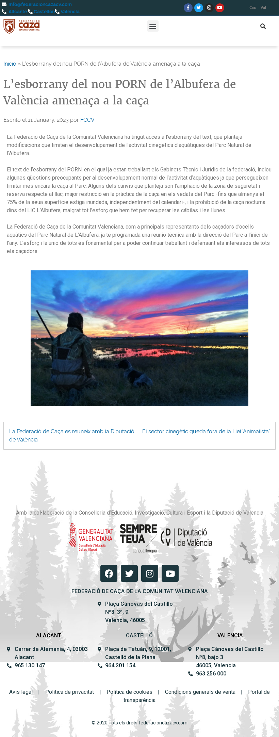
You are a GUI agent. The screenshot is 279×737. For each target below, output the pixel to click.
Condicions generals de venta (200, 692)
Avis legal (21, 692)
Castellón (44, 11)
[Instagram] (209, 7)
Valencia (70, 11)
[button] (153, 26)
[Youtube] (219, 7)
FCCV (87, 120)
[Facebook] (108, 573)
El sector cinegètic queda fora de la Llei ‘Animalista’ (206, 431)
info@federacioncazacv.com (39, 4)
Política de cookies (129, 692)
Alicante (17, 11)
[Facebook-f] (188, 7)
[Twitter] (198, 7)
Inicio (9, 64)
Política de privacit (67, 692)
